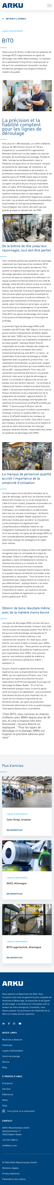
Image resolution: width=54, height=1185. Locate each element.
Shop (4, 1105)
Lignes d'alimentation (12, 1050)
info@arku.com (9, 1145)
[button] (49, 5)
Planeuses (7, 1044)
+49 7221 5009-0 (10, 1139)
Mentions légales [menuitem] (10, 1167)
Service (5, 1061)
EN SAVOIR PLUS (14, 830)
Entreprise (7, 1083)
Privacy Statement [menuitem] (11, 1173)
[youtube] (20, 1023)
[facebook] (9, 1023)
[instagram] (14, 1023)
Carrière (6, 1088)
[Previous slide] (6, 229)
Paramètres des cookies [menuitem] (14, 1178)
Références (7, 1094)
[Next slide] (47, 229)
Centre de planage (11, 1056)
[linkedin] (3, 1023)
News (5, 1099)
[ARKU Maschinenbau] (12, 5)
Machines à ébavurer (12, 1039)
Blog (4, 1067)
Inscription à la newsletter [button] (21, 1110)
